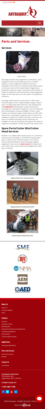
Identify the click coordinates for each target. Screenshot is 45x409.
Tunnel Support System (9, 337)
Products (4, 321)
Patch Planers (6, 334)
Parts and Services (8, 354)
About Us (4, 308)
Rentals (4, 357)
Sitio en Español (8, 2)
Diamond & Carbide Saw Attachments (13, 329)
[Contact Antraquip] (39, 398)
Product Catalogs (7, 310)
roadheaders (8, 107)
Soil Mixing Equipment (8, 331)
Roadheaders (6, 326)
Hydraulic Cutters (7, 324)
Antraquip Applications (9, 345)
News (3, 313)
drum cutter (25, 144)
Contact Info (5, 365)
